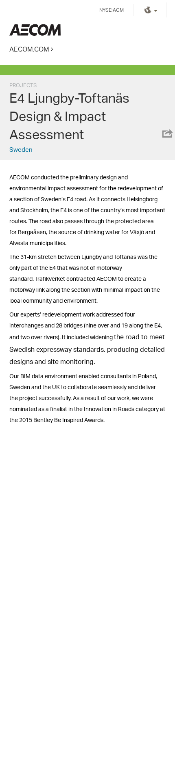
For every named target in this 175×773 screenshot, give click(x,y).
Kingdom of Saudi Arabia (35, 30)
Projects (23, 85)
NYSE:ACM (111, 10)
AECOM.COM (29, 49)
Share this (166, 133)
